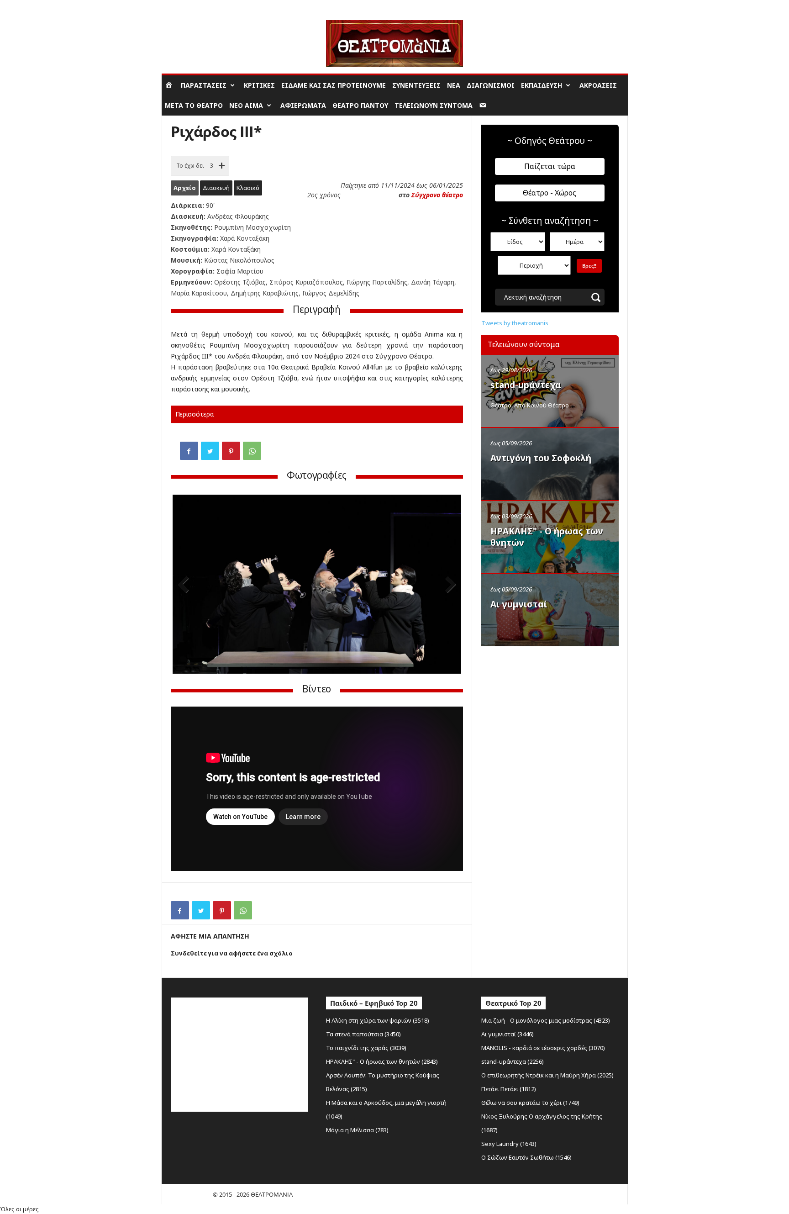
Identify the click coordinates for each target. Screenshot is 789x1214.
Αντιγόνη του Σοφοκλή (540, 458)
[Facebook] (189, 451)
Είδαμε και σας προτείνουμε (333, 85)
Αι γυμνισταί (518, 604)
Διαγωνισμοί (491, 85)
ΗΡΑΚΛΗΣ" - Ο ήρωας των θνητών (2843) (382, 1061)
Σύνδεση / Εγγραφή (187, 6)
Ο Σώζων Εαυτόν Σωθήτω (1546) (526, 1157)
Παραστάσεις (203, 85)
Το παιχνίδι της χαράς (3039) (366, 1048)
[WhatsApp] (252, 451)
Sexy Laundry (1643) (509, 1144)
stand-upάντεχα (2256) (512, 1061)
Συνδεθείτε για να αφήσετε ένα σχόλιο (232, 953)
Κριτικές (259, 85)
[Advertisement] (549, 709)
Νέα (453, 85)
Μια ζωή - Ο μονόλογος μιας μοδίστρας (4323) (545, 1020)
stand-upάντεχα (525, 385)
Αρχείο (185, 188)
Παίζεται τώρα (549, 166)
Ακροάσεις (598, 85)
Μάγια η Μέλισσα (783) (357, 1130)
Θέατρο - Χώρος (549, 193)
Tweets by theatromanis (514, 323)
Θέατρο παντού (360, 105)
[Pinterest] (231, 451)
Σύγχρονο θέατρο (437, 194)
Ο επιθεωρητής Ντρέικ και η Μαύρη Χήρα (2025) (547, 1075)
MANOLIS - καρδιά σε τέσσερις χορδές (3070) (543, 1048)
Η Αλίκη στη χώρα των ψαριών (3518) (377, 1020)
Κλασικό (248, 188)
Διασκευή (216, 188)
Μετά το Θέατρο (194, 105)
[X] (210, 451)
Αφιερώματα (303, 105)
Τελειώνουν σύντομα (433, 105)
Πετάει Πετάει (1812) (508, 1089)
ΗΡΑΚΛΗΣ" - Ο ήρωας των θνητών (546, 537)
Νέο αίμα (246, 105)
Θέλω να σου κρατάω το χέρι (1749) (530, 1102)
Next (447, 585)
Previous (186, 585)
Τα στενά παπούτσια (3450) (363, 1034)
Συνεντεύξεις (416, 85)
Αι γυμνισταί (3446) (507, 1034)
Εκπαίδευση (541, 85)
